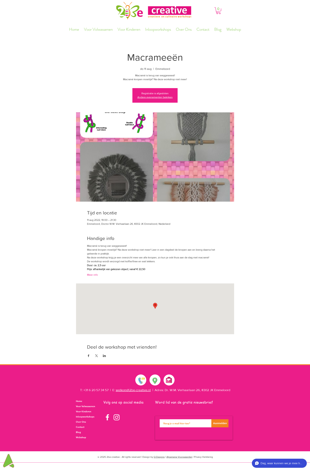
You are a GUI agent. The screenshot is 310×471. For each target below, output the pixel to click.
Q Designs (159, 456)
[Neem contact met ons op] (141, 380)
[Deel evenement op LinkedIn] (104, 355)
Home (79, 401)
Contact (80, 427)
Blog (78, 432)
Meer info (92, 274)
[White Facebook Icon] (107, 417)
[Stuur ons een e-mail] (169, 379)
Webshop (81, 437)
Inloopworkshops (85, 416)
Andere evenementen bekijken (155, 97)
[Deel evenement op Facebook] (88, 355)
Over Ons (81, 421)
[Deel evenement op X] (96, 355)
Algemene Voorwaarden (179, 456)
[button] (218, 10)
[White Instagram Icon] (117, 417)
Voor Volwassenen (85, 406)
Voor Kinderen (83, 411)
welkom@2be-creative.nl (133, 390)
